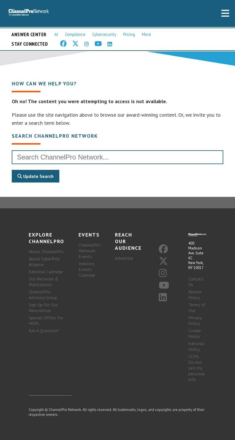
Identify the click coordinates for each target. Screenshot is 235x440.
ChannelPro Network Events (90, 250)
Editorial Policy (196, 346)
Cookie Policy (194, 333)
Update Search (38, 176)
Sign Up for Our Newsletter (43, 307)
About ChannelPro (46, 251)
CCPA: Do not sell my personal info (196, 367)
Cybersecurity (104, 34)
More (146, 34)
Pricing (129, 34)
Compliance (75, 34)
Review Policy (195, 294)
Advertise (124, 258)
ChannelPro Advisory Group (43, 294)
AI (56, 34)
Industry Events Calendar (87, 269)
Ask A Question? (44, 330)
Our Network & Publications (43, 281)
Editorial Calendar (46, 271)
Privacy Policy (194, 320)
